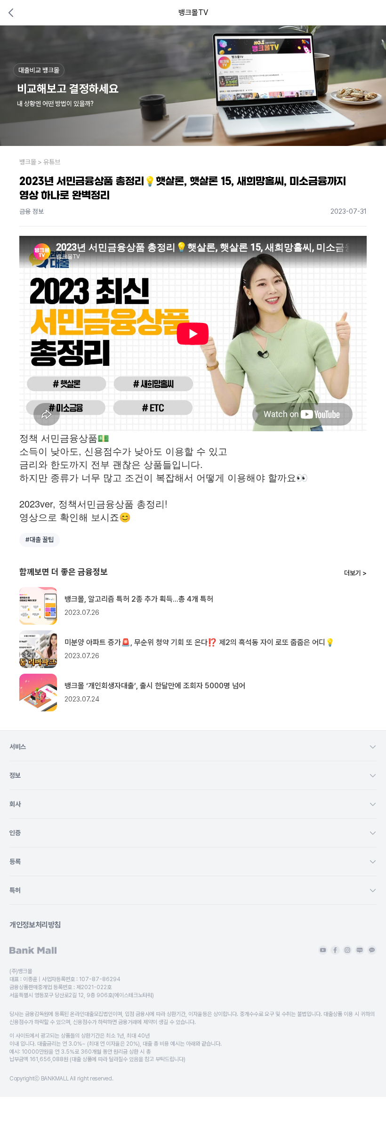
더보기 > (355, 573)
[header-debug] (366, 12)
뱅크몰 (27, 162)
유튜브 (51, 162)
